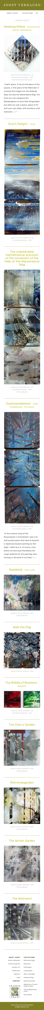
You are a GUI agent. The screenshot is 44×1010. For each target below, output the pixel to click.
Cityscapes (28, 967)
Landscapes (28, 970)
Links (18, 977)
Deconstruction (29, 981)
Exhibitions (16, 970)
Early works (28, 994)
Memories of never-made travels (31, 985)
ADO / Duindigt (29, 974)
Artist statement (14, 960)
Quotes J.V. (16, 967)
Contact (16, 981)
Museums (27, 964)
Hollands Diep (29, 977)
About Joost (12, 13)
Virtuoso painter (14, 964)
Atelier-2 (17, 974)
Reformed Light (29, 960)
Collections (29, 957)
